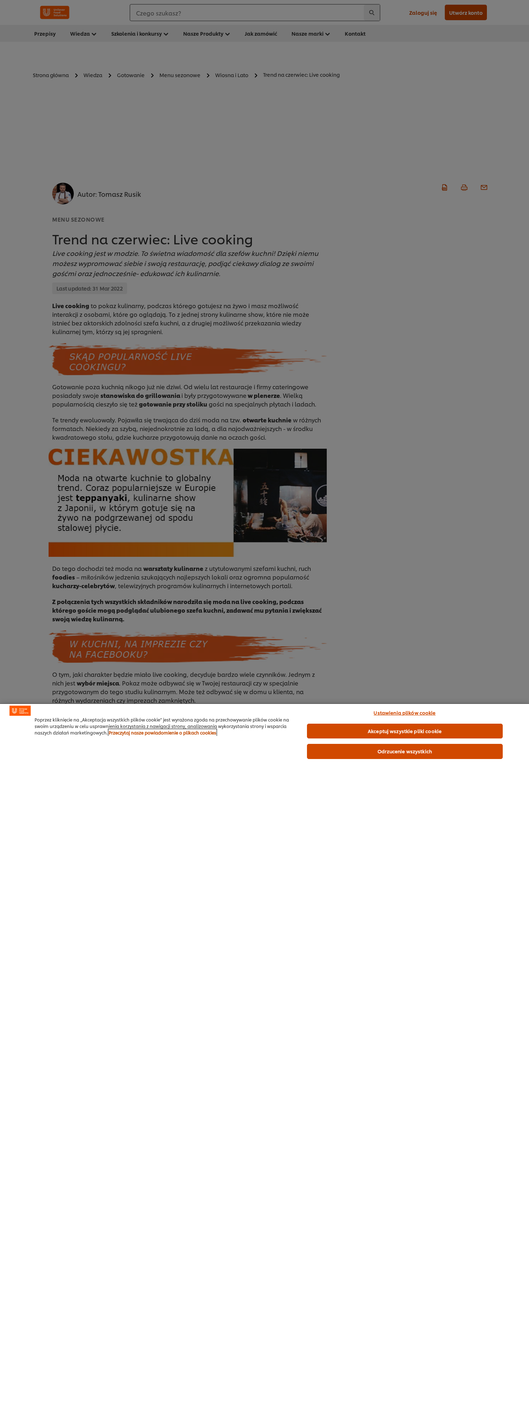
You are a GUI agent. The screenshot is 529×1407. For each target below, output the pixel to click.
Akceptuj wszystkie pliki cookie (405, 731)
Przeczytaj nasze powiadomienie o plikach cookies (162, 732)
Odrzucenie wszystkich (404, 751)
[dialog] (264, 1055)
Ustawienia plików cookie (404, 712)
